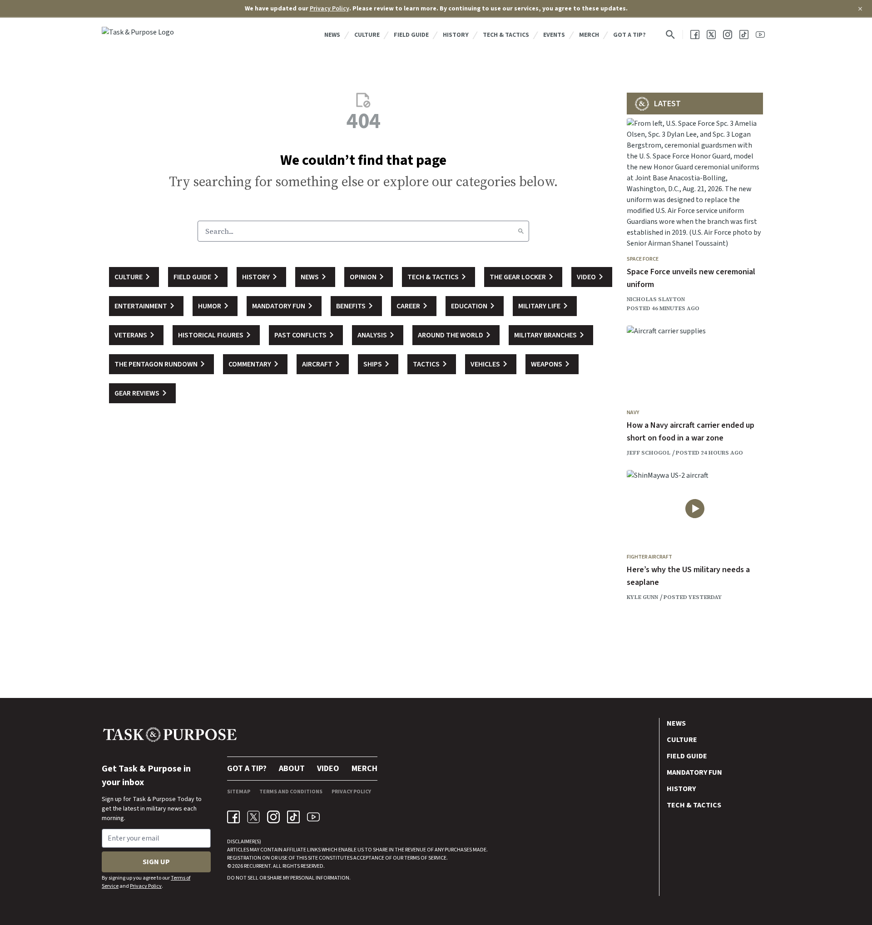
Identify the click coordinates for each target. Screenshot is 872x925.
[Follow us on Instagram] (727, 34)
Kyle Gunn (642, 597)
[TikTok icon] (293, 817)
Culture (367, 35)
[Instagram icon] (273, 817)
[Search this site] (670, 34)
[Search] (521, 231)
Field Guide (411, 35)
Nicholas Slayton (656, 299)
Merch (589, 35)
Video (328, 768)
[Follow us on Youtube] (760, 34)
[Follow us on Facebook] (694, 34)
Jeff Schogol (648, 452)
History (456, 35)
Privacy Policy (329, 8)
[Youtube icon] (313, 817)
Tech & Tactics (506, 35)
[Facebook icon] (233, 817)
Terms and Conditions (290, 792)
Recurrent (257, 866)
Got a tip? (629, 35)
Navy (633, 413)
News (332, 35)
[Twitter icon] (253, 817)
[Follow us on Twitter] (711, 34)
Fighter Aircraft (649, 557)
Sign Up (156, 862)
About (292, 768)
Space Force (643, 259)
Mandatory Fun (694, 772)
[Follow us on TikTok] (743, 34)
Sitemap (238, 792)
